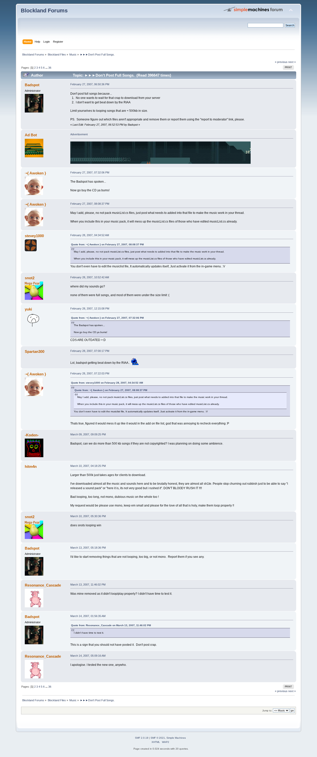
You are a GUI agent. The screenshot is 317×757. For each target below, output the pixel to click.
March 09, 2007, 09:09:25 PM (88, 434)
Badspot (32, 85)
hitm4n (31, 466)
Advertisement (79, 134)
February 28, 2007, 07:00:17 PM (89, 350)
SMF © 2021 (158, 737)
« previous (281, 61)
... (46, 67)
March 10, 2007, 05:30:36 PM (88, 516)
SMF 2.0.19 (141, 737)
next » (292, 61)
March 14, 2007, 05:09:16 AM (88, 655)
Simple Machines (176, 737)
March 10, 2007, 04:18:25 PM (88, 465)
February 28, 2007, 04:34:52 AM (89, 235)
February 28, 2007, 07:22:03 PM (89, 373)
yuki (28, 309)
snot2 (29, 278)
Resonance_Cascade (43, 585)
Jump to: (267, 710)
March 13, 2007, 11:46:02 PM (88, 584)
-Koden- (32, 435)
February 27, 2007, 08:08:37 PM (89, 203)
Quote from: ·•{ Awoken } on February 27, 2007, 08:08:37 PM (107, 244)
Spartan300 (34, 351)
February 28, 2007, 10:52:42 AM (89, 277)
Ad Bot (31, 135)
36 (49, 67)
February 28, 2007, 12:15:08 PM (89, 308)
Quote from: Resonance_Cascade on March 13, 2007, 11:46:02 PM (111, 625)
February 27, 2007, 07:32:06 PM (89, 172)
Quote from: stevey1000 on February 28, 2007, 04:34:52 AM (107, 382)
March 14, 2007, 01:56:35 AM (88, 616)
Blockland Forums (44, 10)
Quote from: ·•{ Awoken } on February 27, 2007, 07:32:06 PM (107, 317)
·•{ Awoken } (35, 173)
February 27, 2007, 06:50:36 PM (89, 84)
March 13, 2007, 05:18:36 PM (88, 547)
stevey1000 (34, 236)
